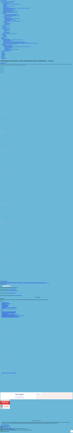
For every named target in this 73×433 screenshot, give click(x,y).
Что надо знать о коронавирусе (6, 303)
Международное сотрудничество (7, 11)
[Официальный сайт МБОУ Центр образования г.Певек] (7, 1)
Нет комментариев (2, 63)
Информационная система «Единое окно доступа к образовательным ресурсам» (13, 315)
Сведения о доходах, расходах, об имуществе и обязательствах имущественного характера (15, 42)
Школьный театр (4, 58)
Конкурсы (4, 35)
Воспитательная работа (8, 17)
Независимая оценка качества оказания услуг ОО (9, 33)
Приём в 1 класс (4, 57)
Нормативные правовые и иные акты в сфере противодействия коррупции (13, 39)
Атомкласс (3, 52)
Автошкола (3, 55)
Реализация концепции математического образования (12, 14)
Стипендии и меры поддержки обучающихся (9, 8)
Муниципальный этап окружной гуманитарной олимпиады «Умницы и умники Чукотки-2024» (13, 282)
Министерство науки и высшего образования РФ (8, 312)
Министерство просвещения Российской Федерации (9, 311)
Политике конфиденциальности (10, 429)
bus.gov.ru (5, 422)
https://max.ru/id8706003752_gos (13, 290)
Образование (5, 5)
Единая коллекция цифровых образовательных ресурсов (10, 316)
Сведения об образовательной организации (7, 2)
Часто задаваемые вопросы (6, 26)
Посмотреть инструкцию (5, 424)
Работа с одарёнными (7, 20)
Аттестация (6, 22)
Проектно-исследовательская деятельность (10, 19)
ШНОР (4, 25)
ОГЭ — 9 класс (7, 30)
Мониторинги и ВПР (5, 306)
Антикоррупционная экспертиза (7, 40)
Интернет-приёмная (4, 37)
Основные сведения (6, 3)
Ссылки (4, 27)
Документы (4, 4)
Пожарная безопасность (6, 50)
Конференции (5, 36)
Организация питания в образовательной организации (10, 12)
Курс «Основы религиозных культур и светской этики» (12, 15)
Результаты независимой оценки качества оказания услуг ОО (10, 314)
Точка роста (3, 53)
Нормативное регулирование (8, 47)
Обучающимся (7, 48)
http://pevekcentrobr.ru (19, 295)
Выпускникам (4, 51)
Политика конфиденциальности (4, 426)
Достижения (3, 34)
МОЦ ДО (3, 56)
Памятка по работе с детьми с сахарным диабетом (9, 308)
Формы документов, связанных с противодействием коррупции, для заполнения (13, 41)
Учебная (4, 13)
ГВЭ (5, 31)
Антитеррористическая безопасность (8, 45)
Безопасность (3, 44)
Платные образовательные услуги (7, 9)
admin (3, 62)
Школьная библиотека (5, 305)
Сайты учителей (7, 24)
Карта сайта (3, 38)
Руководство (5, 6)
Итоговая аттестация (6, 29)
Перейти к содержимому (3, 0)
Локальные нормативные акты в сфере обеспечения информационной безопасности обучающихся (17, 46)
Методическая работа (7, 23)
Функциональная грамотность (9, 16)
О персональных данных (5, 302)
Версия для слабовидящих (3, 283)
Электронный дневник (5, 313)
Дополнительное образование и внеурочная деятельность (12, 18)
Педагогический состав (6, 7)
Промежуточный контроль (6, 28)
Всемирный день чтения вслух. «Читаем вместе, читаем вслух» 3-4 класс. (36, 282)
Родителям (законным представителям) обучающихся (12, 49)
